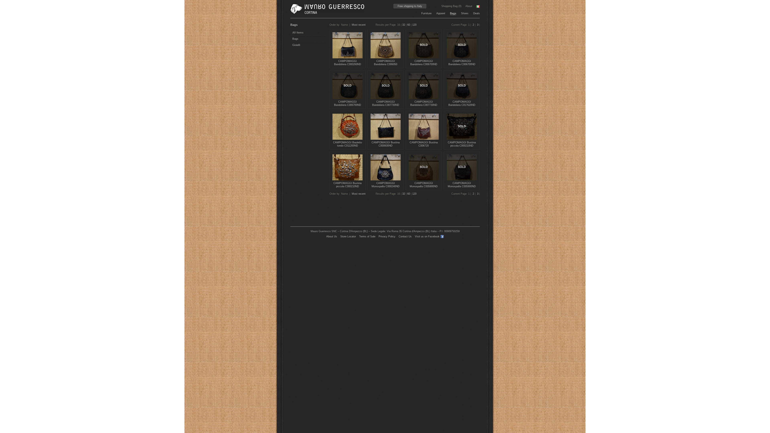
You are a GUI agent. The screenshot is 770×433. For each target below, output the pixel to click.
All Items (297, 32)
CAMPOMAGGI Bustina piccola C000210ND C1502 (347, 186)
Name (344, 24)
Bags (453, 13)
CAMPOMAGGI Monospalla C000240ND (385, 185)
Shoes (464, 13)
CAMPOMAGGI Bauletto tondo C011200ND (347, 144)
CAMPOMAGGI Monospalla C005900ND (424, 185)
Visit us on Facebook (427, 236)
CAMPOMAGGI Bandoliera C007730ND (385, 103)
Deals (476, 13)
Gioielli (296, 45)
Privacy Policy (387, 236)
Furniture (426, 13)
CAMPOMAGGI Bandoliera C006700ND (423, 63)
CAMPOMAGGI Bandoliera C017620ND (461, 103)
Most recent (359, 24)
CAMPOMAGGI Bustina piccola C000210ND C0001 (462, 145)
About (468, 6)
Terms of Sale (367, 236)
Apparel (440, 13)
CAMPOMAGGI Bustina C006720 (424, 144)
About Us (331, 236)
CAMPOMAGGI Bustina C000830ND (386, 144)
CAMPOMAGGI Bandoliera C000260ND (347, 63)
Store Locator (348, 236)
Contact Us (405, 236)
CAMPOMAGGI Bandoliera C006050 (385, 63)
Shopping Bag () (451, 6)
